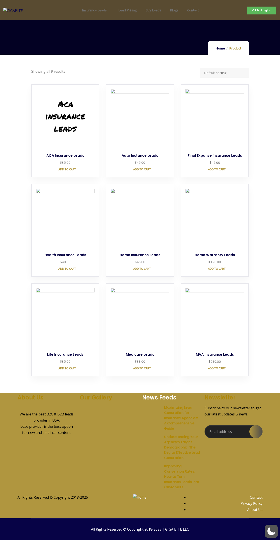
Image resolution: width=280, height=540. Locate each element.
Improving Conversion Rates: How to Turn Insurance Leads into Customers (181, 477)
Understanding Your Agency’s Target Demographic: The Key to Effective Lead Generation (182, 447)
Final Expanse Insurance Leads (215, 155)
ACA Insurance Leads (65, 155)
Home (220, 48)
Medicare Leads (140, 354)
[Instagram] (58, 448)
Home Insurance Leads (140, 254)
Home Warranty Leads (215, 254)
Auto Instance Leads (140, 155)
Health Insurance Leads (65, 254)
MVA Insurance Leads (215, 354)
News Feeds (159, 397)
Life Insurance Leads (65, 354)
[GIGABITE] (13, 11)
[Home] (140, 497)
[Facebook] (23, 448)
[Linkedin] (34, 448)
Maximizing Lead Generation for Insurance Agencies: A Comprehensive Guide (181, 418)
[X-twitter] (46, 448)
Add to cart (67, 169)
